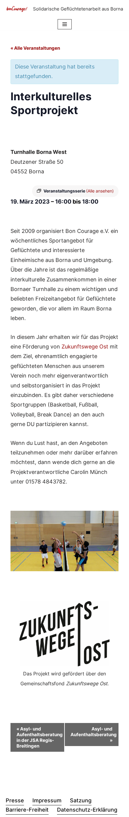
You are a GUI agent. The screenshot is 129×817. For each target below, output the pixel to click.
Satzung (81, 800)
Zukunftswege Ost (85, 346)
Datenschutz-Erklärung (87, 810)
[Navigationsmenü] (65, 24)
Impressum (47, 800)
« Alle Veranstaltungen (35, 48)
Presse (15, 800)
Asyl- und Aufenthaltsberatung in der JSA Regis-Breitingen (39, 737)
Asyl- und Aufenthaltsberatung (93, 734)
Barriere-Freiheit (27, 810)
